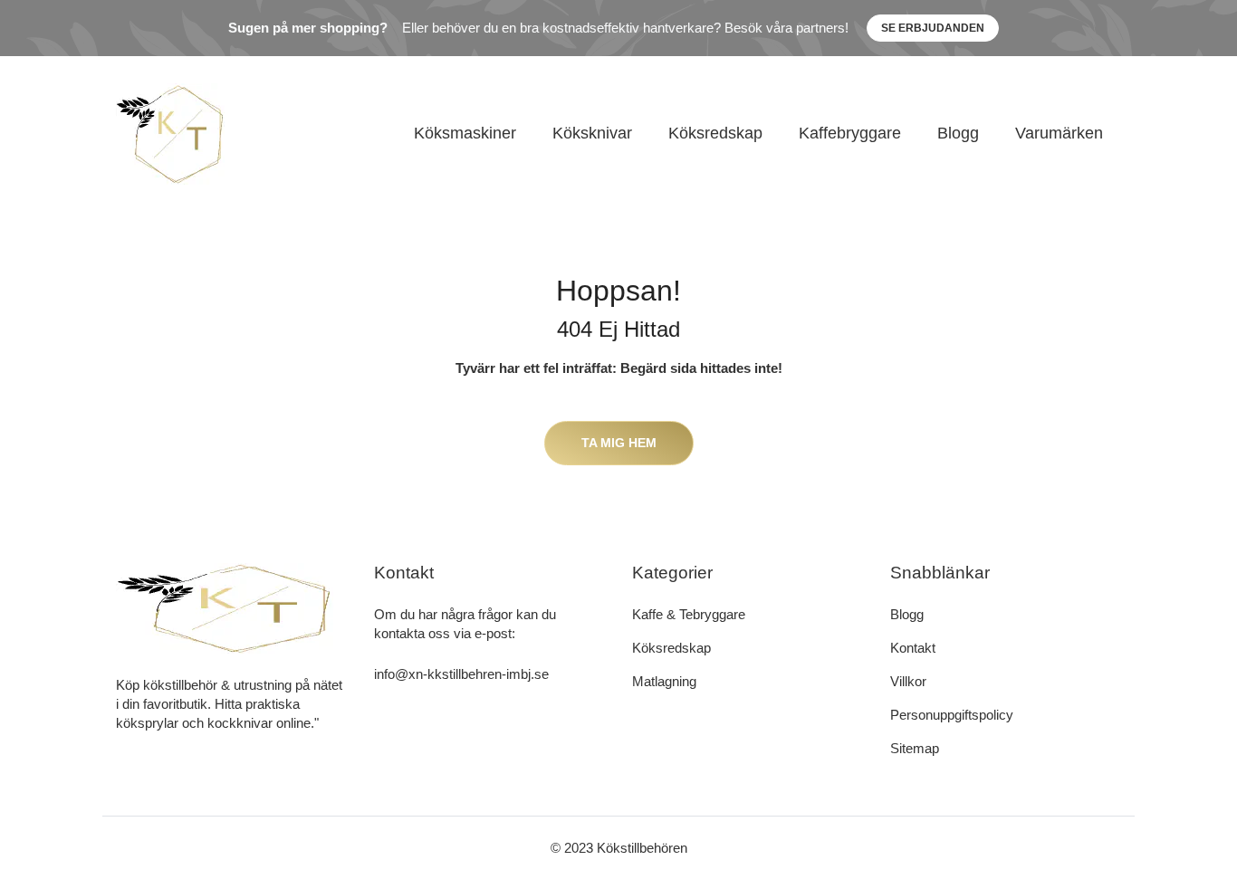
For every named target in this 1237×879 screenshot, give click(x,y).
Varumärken (1059, 133)
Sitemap (914, 748)
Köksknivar (592, 133)
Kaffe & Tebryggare (688, 614)
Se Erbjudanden (932, 28)
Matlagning (664, 681)
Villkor (908, 681)
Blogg (958, 133)
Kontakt (912, 647)
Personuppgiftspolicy (951, 714)
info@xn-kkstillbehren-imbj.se (461, 674)
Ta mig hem (619, 442)
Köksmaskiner (465, 133)
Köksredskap (715, 133)
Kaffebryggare (850, 133)
